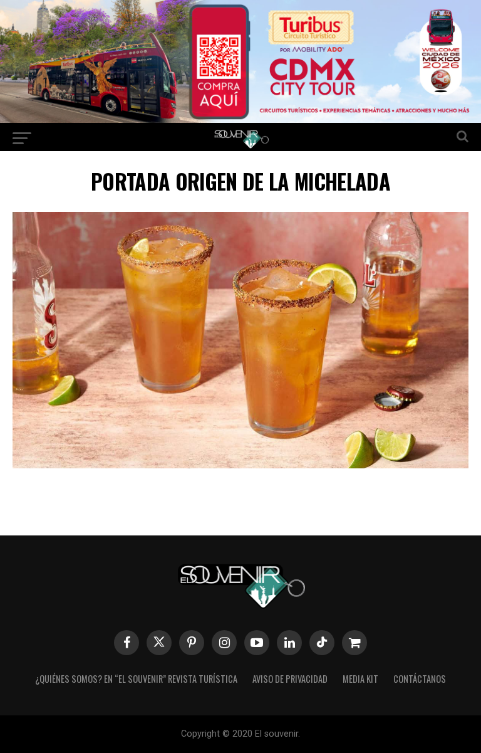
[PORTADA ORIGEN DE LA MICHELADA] (240, 464)
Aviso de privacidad (290, 678)
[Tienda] (354, 642)
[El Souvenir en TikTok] (321, 642)
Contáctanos (419, 678)
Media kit (360, 678)
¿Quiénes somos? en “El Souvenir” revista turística (136, 678)
